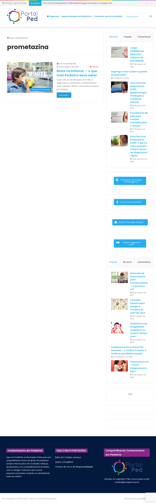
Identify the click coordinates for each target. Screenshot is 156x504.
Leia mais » (64, 95)
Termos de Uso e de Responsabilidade (74, 466)
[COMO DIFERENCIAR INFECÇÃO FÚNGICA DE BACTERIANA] (119, 52)
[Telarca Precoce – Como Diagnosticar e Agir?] (119, 365)
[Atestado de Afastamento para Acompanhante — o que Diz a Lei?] (119, 277)
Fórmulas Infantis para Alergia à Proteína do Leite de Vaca (137, 306)
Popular (128, 36)
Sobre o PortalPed (64, 462)
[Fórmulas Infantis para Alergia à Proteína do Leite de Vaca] (119, 304)
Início (11, 37)
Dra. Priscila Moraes (67, 63)
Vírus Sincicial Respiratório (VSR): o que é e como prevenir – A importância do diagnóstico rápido (139, 146)
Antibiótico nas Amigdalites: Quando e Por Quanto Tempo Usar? (138, 330)
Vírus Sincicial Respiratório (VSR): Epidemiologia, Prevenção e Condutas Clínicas (79, 3)
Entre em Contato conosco (68, 457)
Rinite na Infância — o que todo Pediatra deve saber (77, 73)
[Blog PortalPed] (22, 16)
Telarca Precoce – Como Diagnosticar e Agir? (139, 366)
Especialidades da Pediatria (76, 16)
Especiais (54, 16)
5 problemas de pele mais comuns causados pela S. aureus (139, 119)
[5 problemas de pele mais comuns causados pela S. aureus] (119, 117)
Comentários (144, 36)
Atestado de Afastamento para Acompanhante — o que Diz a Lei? (139, 281)
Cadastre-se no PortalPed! (108, 16)
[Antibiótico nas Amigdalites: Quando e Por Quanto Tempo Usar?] (119, 327)
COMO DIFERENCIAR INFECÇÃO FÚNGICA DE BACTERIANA (137, 54)
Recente (113, 36)
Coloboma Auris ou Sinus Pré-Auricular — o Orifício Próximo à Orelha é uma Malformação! (128, 350)
